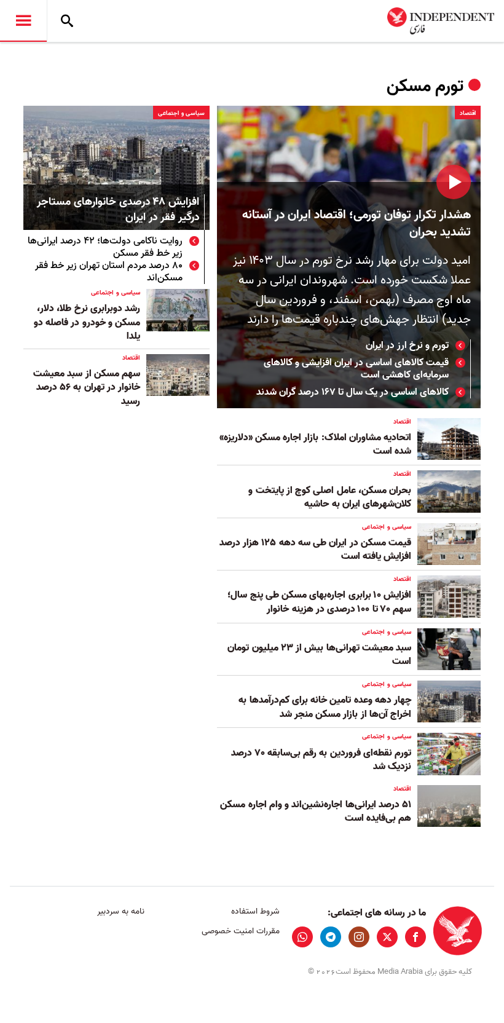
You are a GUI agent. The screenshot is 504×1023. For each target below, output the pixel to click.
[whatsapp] (302, 936)
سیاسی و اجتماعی (181, 113)
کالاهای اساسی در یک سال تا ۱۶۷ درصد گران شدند (352, 392)
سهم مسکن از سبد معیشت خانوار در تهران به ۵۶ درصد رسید (86, 387)
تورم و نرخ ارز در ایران (407, 345)
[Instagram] (358, 936)
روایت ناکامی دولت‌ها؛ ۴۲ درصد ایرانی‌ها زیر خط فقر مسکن (105, 247)
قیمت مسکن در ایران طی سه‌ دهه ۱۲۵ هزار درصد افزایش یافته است (315, 549)
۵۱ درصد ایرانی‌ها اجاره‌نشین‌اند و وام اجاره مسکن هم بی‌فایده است (315, 811)
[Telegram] (330, 936)
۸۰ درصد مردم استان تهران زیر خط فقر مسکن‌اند (109, 271)
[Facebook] (415, 936)
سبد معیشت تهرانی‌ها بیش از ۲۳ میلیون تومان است (319, 654)
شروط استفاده (255, 911)
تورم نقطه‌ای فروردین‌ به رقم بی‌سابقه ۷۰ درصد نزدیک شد (321, 760)
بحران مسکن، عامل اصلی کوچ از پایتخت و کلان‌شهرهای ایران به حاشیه (329, 497)
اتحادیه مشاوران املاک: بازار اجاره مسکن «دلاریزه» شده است (315, 444)
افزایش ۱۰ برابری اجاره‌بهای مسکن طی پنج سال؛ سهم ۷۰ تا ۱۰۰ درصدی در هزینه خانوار (319, 602)
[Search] (67, 21)
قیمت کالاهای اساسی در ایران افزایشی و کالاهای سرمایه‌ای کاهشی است (356, 369)
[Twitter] (387, 936)
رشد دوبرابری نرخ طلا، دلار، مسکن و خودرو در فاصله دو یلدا (87, 322)
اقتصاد (468, 113)
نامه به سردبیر (120, 911)
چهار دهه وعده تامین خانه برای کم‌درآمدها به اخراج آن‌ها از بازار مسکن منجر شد (324, 707)
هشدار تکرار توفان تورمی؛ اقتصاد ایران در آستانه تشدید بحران (356, 224)
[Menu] (23, 21)
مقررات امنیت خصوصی (240, 931)
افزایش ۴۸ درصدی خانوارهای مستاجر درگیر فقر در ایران (118, 210)
